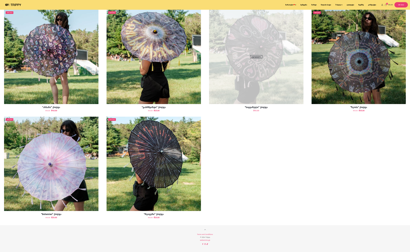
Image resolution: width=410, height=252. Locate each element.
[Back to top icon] (205, 229)
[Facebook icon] (203, 244)
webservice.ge (205, 240)
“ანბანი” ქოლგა (51, 107)
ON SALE (401, 5)
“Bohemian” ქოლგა (51, 214)
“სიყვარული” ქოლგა (256, 107)
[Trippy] (13, 5)
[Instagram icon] (205, 244)
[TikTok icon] (207, 244)
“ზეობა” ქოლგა (358, 107)
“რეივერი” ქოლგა (154, 214)
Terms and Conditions (205, 234)
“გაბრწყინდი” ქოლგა (154, 107)
